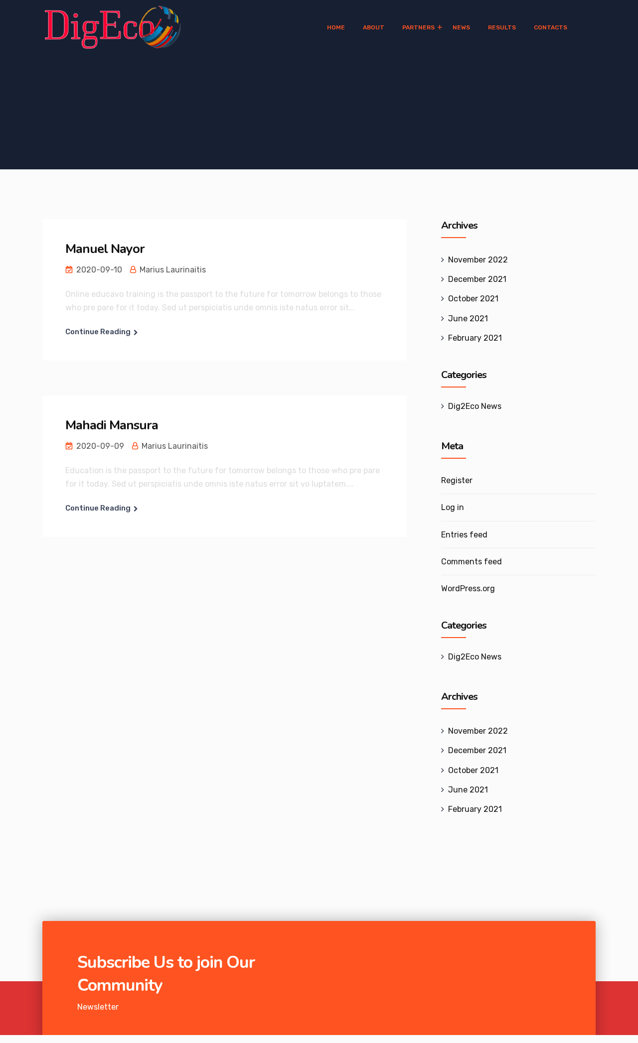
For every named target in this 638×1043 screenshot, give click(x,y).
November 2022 (478, 259)
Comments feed (471, 561)
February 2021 (475, 338)
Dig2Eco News (474, 406)
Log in (452, 507)
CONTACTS (550, 27)
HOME (336, 27)
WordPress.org (468, 588)
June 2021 (468, 318)
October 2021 (473, 298)
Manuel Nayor (105, 249)
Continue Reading (98, 331)
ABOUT (373, 27)
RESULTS (502, 27)
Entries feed (464, 534)
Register (457, 480)
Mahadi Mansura (111, 425)
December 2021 (477, 279)
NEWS (461, 27)
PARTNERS (418, 27)
